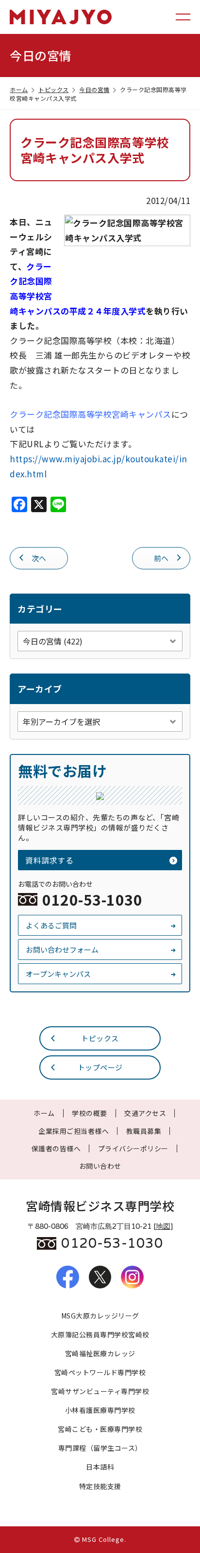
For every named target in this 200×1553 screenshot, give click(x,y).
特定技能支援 (100, 1486)
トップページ (100, 1067)
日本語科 (100, 1467)
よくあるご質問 (51, 925)
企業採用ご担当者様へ (73, 1131)
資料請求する (49, 860)
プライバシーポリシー (133, 1148)
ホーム (19, 89)
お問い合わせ (100, 1166)
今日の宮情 (94, 89)
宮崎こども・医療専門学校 (100, 1429)
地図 (163, 1226)
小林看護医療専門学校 (100, 1410)
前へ (161, 558)
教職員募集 (144, 1131)
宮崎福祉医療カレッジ (100, 1353)
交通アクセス (145, 1113)
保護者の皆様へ (56, 1148)
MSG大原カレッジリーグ (100, 1315)
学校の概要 (89, 1113)
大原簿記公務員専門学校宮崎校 (100, 1334)
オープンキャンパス (58, 974)
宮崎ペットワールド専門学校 (100, 1372)
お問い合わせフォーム (62, 949)
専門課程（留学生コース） (100, 1448)
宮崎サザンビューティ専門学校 (100, 1391)
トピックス (53, 89)
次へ (39, 558)
